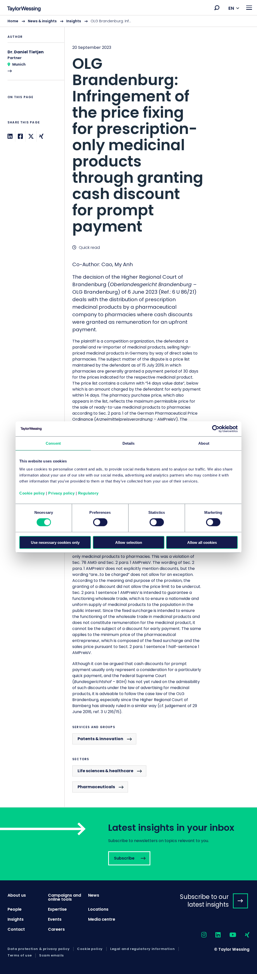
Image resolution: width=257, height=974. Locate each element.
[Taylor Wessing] (23, 9)
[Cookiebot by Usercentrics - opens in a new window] (216, 429)
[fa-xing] (242, 935)
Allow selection (128, 542)
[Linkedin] (10, 136)
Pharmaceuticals (96, 787)
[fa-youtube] (228, 935)
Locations (98, 909)
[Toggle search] (216, 7)
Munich (19, 64)
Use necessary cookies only (55, 542)
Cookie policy (32, 493)
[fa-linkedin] (214, 935)
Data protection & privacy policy (39, 949)
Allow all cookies (202, 542)
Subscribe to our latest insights (204, 901)
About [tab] (203, 443)
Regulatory (88, 493)
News (93, 895)
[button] (216, 7)
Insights (73, 21)
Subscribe (128, 843)
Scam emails (51, 955)
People (15, 909)
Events (54, 919)
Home (13, 21)
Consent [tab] (53, 443)
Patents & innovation (100, 739)
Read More (32, 64)
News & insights (42, 21)
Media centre (101, 919)
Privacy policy (61, 493)
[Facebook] (20, 136)
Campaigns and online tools (64, 897)
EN (231, 8)
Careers (56, 929)
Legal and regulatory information (142, 949)
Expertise (57, 909)
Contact (16, 929)
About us (17, 895)
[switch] (100, 522)
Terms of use (20, 955)
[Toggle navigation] (249, 7)
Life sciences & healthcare (105, 771)
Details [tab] (128, 443)
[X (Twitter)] (31, 136)
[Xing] (41, 136)
